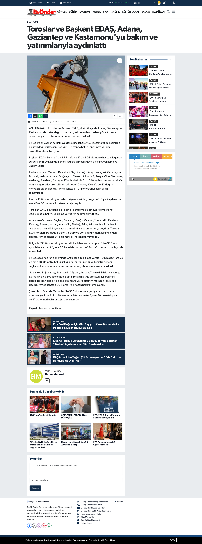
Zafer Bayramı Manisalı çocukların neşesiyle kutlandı (160, 86)
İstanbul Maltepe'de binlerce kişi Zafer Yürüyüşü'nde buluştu (160, 72)
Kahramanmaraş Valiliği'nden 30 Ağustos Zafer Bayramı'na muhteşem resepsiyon (160, 127)
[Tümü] (171, 59)
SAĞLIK (115, 12)
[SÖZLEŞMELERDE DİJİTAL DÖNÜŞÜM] (76, 404)
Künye (120, 502)
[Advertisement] (14, 61)
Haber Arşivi (86, 523)
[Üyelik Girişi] (172, 3)
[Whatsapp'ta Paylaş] (40, 116)
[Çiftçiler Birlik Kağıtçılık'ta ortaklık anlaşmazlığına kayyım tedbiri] (44, 431)
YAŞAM (146, 12)
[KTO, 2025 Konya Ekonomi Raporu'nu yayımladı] (107, 404)
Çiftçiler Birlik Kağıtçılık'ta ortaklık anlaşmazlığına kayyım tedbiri (43, 444)
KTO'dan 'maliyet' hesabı (43, 415)
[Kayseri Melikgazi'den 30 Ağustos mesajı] (76, 431)
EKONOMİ (85, 12)
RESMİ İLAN (158, 12)
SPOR (106, 12)
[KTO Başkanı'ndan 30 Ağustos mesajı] (107, 431)
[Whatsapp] (49, 525)
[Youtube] (44, 525)
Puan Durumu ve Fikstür (91, 514)
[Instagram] (39, 525)
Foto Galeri (37, 3)
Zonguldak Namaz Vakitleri (93, 508)
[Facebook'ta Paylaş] (30, 116)
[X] (34, 525)
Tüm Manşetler (88, 517)
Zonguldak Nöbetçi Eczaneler (94, 502)
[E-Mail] (47, 380)
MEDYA (97, 12)
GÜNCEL (62, 12)
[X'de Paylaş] (35, 116)
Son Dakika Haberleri (90, 520)
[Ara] (168, 12)
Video (52, 3)
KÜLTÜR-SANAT (130, 12)
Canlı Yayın (66, 3)
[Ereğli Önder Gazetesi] (41, 11)
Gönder (35, 488)
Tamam (172, 540)
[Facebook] (29, 525)
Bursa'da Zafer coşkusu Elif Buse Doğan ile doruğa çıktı (160, 140)
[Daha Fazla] (45, 116)
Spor (152, 148)
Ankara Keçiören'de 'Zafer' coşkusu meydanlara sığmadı (159, 113)
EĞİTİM (73, 12)
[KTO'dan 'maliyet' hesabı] (44, 404)
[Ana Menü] (173, 12)
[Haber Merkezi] (36, 376)
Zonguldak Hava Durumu (92, 505)
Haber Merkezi (54, 374)
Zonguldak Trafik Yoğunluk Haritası (96, 511)
